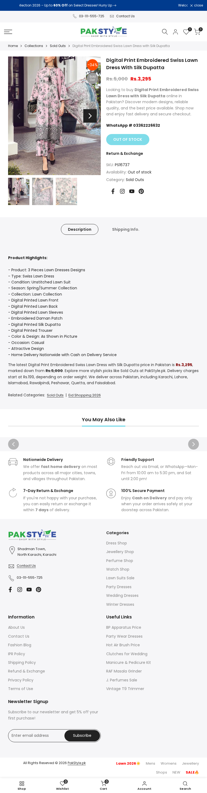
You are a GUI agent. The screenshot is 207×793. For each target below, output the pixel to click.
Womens (169, 763)
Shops (161, 772)
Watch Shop (117, 569)
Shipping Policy (22, 662)
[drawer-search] (165, 32)
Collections (34, 46)
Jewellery (190, 763)
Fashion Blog (19, 645)
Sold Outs (58, 46)
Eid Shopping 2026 (84, 395)
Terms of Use (20, 688)
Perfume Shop (119, 560)
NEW (176, 772)
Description (79, 229)
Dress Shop (116, 543)
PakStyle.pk (77, 763)
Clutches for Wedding (126, 654)
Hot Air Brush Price (123, 645)
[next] (90, 116)
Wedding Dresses (122, 595)
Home (13, 46)
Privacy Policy (20, 680)
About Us (16, 627)
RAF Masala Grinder (124, 671)
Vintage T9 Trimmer (125, 688)
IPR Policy (16, 654)
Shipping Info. (125, 229)
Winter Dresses (120, 604)
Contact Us (125, 16)
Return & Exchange (124, 153)
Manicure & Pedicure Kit (128, 662)
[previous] (19, 116)
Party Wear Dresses (124, 636)
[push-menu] (8, 31)
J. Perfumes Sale (121, 680)
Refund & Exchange (26, 671)
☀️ (128, 763)
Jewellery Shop (120, 551)
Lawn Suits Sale (120, 578)
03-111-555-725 (91, 16)
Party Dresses (119, 587)
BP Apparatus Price (123, 627)
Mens (150, 763)
